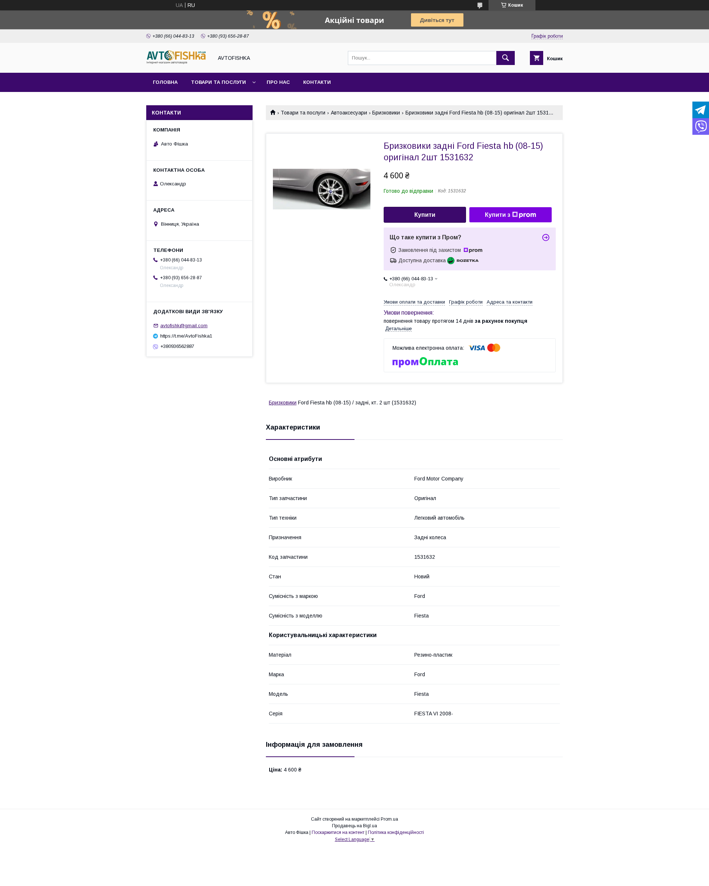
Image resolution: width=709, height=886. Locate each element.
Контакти (317, 82)
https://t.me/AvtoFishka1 (186, 336)
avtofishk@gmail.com (184, 325)
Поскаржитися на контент (338, 832)
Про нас (278, 82)
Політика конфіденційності (396, 832)
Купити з (497, 215)
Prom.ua (389, 819)
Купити (424, 215)
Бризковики (386, 113)
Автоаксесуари (349, 113)
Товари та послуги (218, 82)
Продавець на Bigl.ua (354, 825)
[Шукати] (505, 58)
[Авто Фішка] (177, 63)
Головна (165, 82)
